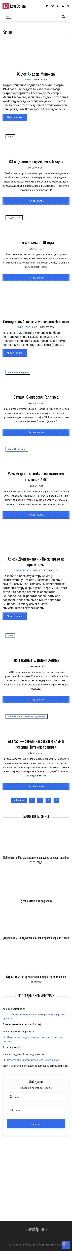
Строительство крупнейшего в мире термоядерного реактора (36, 978)
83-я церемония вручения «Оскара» (36, 161)
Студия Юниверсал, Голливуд (36, 397)
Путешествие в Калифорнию (36, 901)
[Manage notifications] (64, 1243)
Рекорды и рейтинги (35, 716)
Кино (28, 79)
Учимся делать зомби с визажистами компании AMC (36, 476)
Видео (11, 217)
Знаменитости (23, 570)
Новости (18, 716)
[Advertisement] (36, 1177)
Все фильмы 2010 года (36, 242)
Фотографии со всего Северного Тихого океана (33, 1060)
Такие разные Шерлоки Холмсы (36, 660)
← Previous (19, 800)
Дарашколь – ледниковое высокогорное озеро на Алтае (36, 938)
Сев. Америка (21, 372)
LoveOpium (15, 6)
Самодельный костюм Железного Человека (36, 321)
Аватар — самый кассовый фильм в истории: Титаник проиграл (36, 744)
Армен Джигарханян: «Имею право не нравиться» (36, 562)
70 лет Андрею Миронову (36, 74)
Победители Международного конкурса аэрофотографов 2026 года (36, 859)
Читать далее (14, 117)
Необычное (31, 327)
